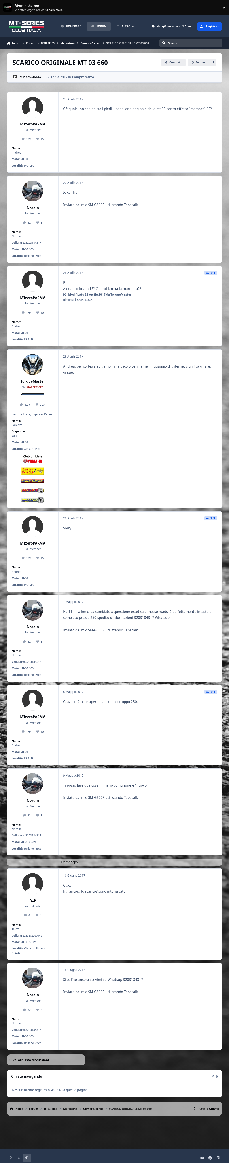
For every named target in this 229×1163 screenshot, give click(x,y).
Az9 (33, 900)
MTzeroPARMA (30, 77)
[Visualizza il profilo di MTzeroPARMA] (15, 77)
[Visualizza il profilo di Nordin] (32, 191)
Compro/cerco (83, 77)
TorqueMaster (33, 381)
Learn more (8, 8)
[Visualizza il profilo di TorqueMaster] (32, 364)
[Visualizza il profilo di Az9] (32, 883)
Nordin (33, 207)
